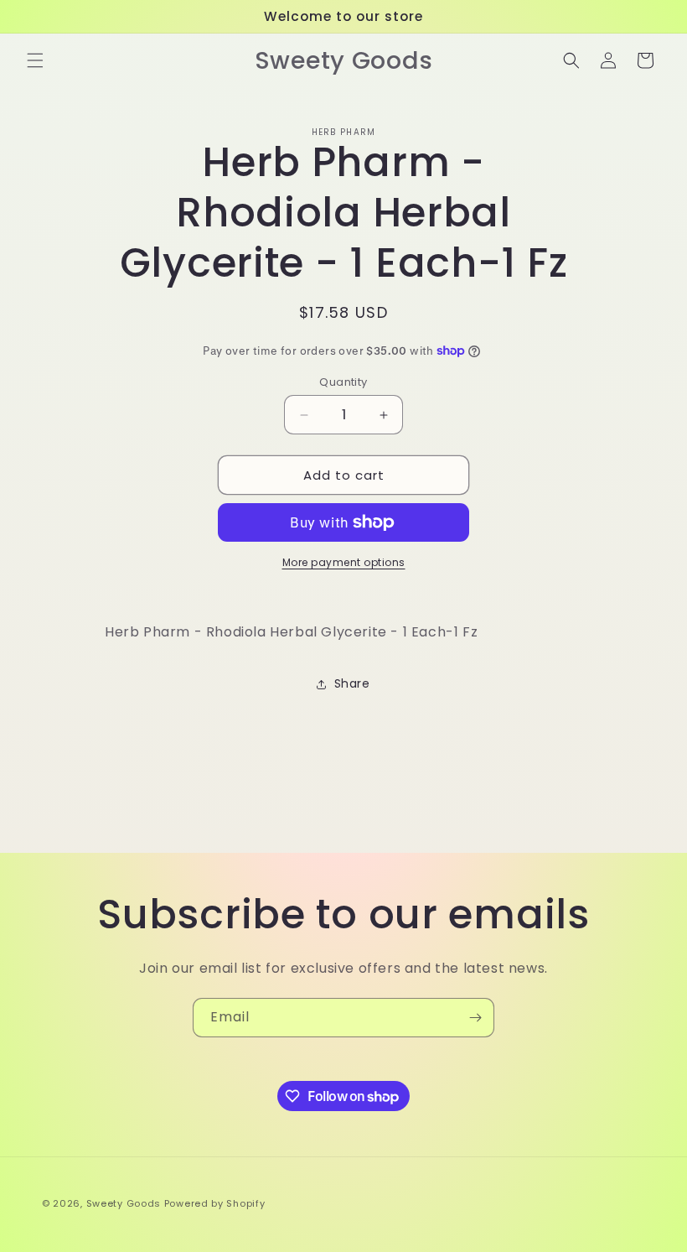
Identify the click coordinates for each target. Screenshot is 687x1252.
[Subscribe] (475, 1017)
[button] (35, 60)
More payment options (343, 562)
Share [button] (352, 683)
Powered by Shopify (215, 1203)
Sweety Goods (123, 1203)
